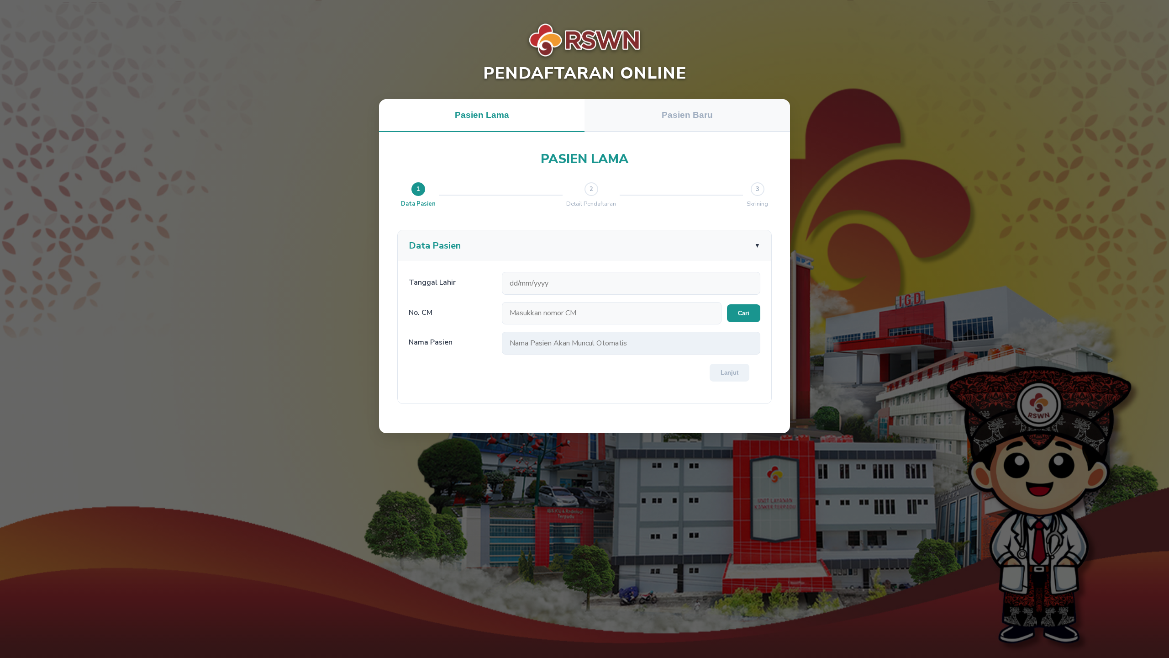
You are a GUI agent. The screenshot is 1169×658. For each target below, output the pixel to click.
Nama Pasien (431, 342)
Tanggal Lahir (432, 282)
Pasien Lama (482, 115)
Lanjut (729, 372)
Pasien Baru (687, 115)
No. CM (420, 313)
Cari (743, 313)
